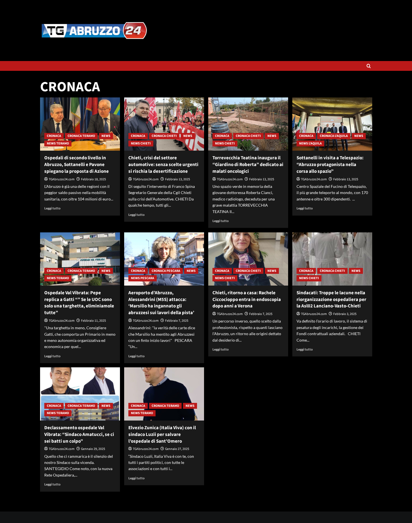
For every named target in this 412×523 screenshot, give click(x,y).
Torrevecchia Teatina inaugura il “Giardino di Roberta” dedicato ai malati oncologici (247, 165)
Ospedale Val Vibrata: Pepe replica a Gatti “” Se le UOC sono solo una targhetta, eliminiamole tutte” (79, 302)
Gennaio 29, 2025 (93, 449)
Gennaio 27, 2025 (177, 449)
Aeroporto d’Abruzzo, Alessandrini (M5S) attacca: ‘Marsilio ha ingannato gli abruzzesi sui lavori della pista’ (161, 302)
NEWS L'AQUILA (310, 143)
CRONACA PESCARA (166, 270)
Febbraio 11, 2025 (93, 320)
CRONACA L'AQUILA (334, 136)
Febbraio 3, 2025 (345, 314)
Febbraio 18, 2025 (93, 179)
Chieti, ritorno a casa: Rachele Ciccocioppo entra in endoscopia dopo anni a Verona (246, 299)
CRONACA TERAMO (81, 136)
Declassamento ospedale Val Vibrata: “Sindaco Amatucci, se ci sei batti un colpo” (79, 434)
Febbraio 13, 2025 (177, 179)
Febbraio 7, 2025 (176, 320)
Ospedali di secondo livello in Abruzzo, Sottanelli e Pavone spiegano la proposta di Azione (76, 165)
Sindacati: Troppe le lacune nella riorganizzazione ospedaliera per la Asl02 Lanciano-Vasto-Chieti (331, 299)
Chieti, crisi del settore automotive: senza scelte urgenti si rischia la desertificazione (163, 165)
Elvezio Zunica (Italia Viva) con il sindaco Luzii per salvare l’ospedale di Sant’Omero (162, 434)
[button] (368, 66)
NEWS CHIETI (141, 143)
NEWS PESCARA (142, 278)
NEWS (105, 136)
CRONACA (54, 136)
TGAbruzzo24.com (62, 179)
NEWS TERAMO (58, 143)
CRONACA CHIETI (164, 136)
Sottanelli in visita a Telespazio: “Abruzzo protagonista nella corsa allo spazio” (330, 165)
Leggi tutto (52, 208)
